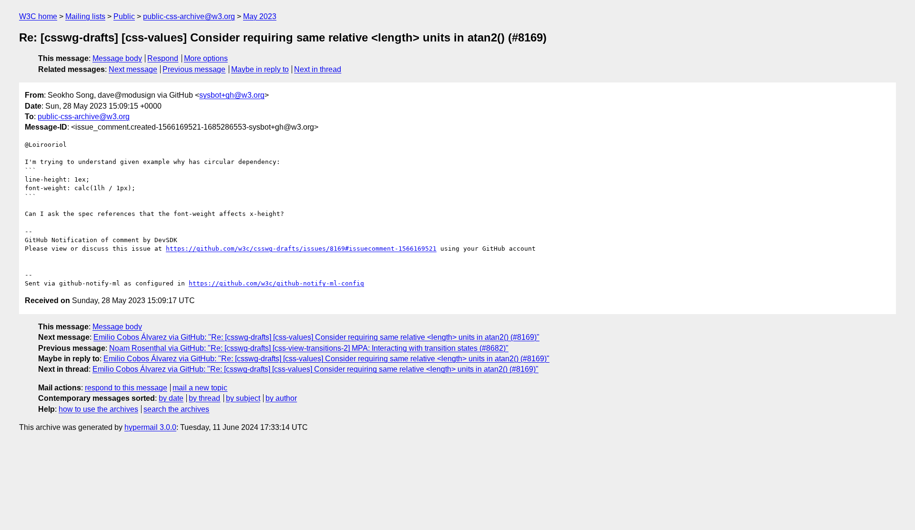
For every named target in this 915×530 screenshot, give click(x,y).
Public (124, 16)
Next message (133, 69)
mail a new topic (200, 388)
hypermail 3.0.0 (150, 427)
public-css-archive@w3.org (189, 16)
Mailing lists (85, 16)
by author (281, 398)
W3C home (38, 16)
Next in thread (317, 69)
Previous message (194, 69)
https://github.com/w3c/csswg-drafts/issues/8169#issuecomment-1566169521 (301, 248)
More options (206, 58)
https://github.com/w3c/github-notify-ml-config (276, 283)
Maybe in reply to (260, 69)
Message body (117, 58)
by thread (204, 398)
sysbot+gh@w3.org (231, 95)
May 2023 (259, 16)
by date (171, 398)
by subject (243, 398)
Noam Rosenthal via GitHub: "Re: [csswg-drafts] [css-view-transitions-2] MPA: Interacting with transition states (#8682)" (308, 348)
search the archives (176, 409)
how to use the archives (98, 409)
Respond (162, 58)
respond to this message (126, 388)
